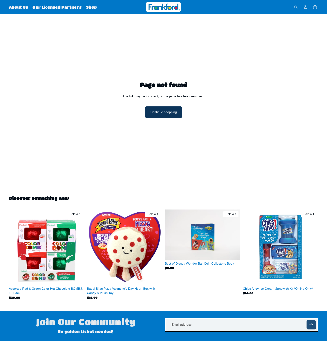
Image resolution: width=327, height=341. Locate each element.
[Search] (296, 7)
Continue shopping (163, 112)
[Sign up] (311, 324)
